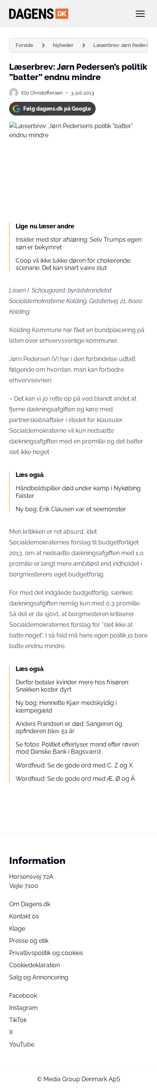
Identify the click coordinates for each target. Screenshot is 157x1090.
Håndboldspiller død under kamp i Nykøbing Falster (78, 492)
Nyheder (63, 45)
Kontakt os (24, 916)
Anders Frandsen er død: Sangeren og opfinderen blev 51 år (69, 727)
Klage (17, 928)
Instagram (23, 1007)
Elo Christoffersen (42, 93)
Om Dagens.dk (29, 904)
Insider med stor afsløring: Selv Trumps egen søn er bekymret (78, 243)
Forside (24, 45)
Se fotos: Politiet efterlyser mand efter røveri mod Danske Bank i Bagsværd (77, 748)
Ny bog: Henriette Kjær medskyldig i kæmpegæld (66, 706)
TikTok (18, 1020)
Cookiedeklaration (34, 965)
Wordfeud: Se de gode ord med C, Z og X (74, 765)
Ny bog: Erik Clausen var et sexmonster (71, 509)
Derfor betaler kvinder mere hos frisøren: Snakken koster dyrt (72, 686)
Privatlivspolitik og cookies (46, 953)
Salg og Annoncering (38, 977)
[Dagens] (66, 13)
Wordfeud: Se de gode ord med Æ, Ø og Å (75, 778)
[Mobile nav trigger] (140, 13)
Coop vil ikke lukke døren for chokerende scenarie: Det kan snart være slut (73, 264)
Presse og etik (28, 940)
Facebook (23, 995)
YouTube (21, 1044)
